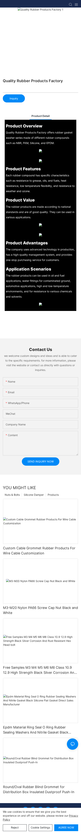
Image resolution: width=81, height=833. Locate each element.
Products (53, 494)
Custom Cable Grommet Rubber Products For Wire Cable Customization (39, 550)
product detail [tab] (40, 115)
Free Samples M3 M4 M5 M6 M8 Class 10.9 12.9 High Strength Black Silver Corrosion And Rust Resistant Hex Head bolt (39, 670)
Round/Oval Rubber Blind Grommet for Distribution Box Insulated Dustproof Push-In (38, 789)
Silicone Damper (34, 494)
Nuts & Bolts (12, 494)
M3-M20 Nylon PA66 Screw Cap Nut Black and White (40, 610)
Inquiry (14, 98)
